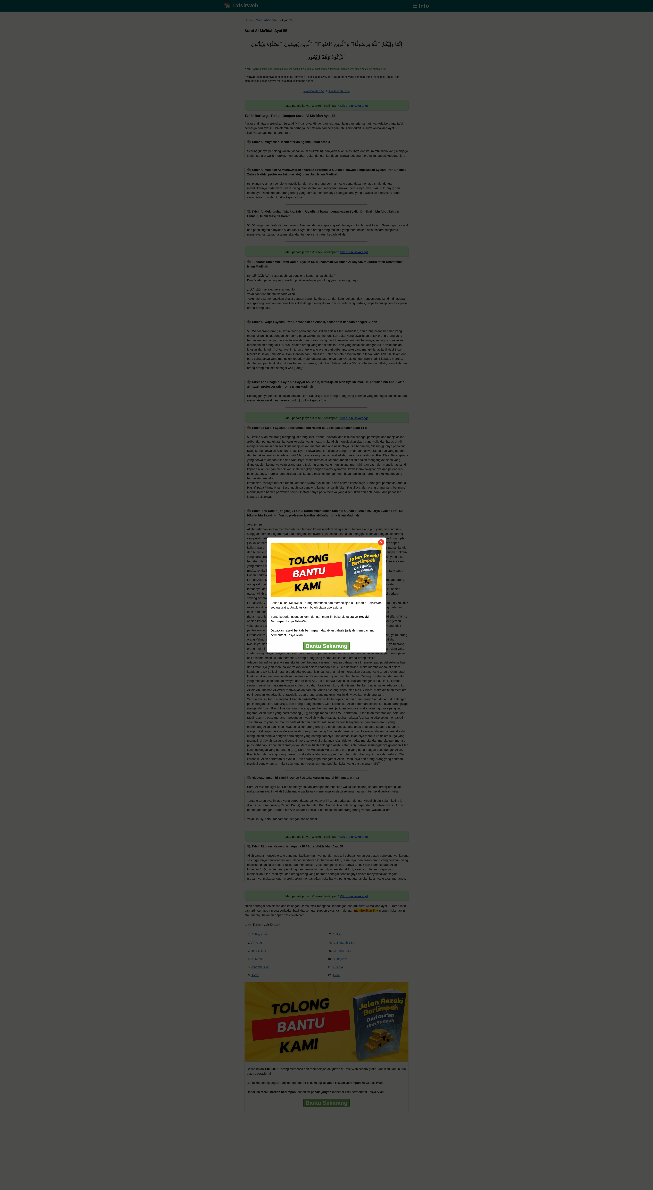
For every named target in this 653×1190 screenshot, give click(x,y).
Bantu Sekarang (326, 646)
